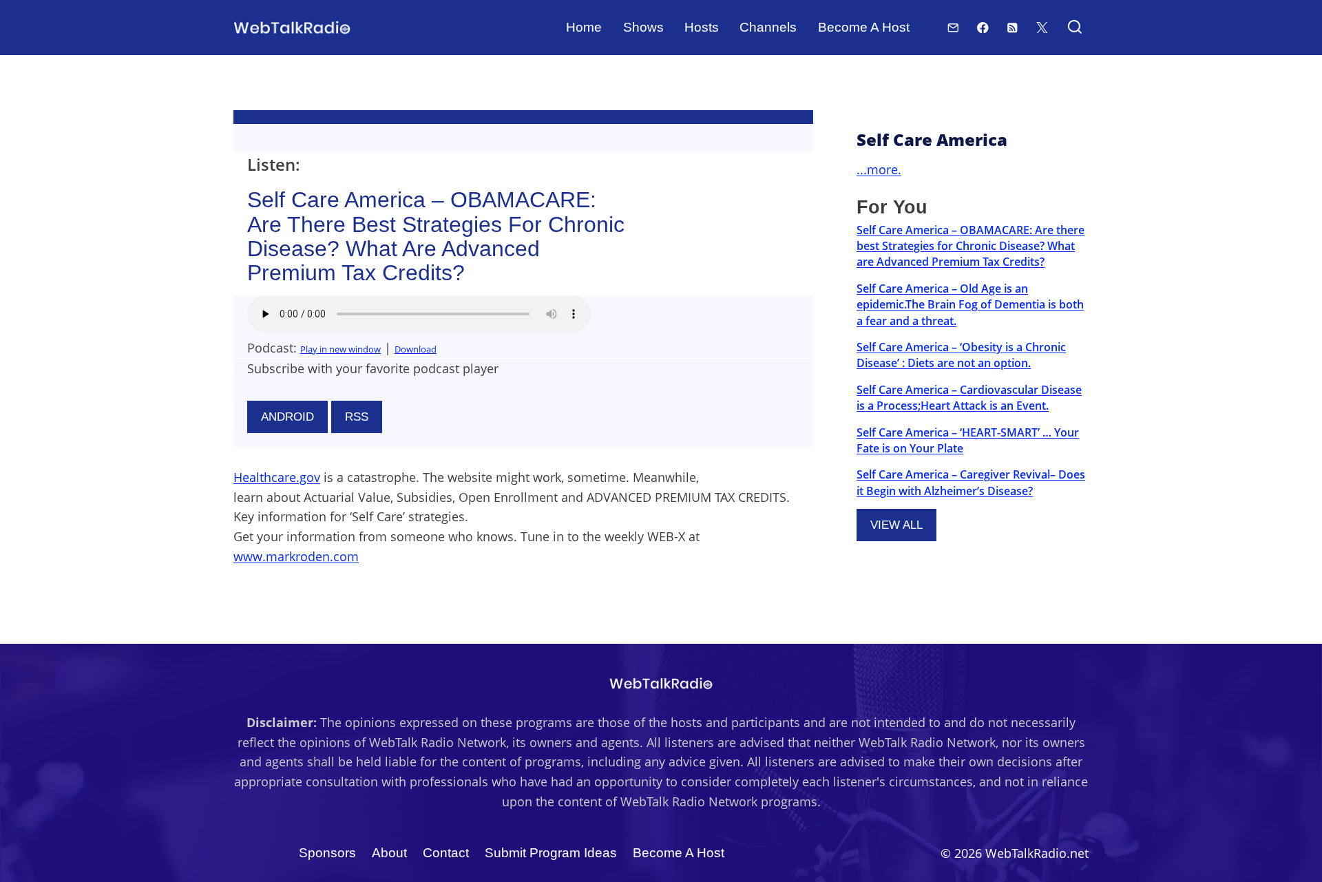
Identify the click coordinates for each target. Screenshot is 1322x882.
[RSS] (1012, 27)
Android (287, 416)
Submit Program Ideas (551, 853)
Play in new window (340, 349)
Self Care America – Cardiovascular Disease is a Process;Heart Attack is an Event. (969, 397)
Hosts (701, 27)
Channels (768, 27)
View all (896, 525)
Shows (643, 27)
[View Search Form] (1074, 28)
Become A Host (864, 27)
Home (584, 27)
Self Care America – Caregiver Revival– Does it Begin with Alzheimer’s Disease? (971, 482)
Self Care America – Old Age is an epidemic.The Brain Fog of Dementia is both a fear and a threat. (970, 304)
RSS (356, 416)
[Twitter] (1042, 27)
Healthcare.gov (276, 477)
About (389, 853)
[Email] (953, 27)
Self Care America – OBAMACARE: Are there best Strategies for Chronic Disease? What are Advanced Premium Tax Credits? (970, 246)
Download (416, 349)
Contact (446, 853)
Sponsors (327, 853)
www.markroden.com (296, 556)
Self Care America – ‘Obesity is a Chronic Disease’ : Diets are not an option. (961, 354)
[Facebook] (983, 27)
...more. (879, 169)
